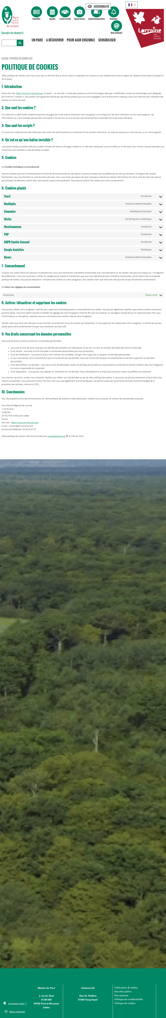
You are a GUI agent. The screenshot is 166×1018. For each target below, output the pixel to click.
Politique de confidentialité (128, 999)
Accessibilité (101, 6)
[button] (15, 1004)
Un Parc (37, 40)
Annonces (113, 18)
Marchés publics (123, 991)
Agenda (52, 18)
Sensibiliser (107, 40)
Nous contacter (116, 32)
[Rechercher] (20, 43)
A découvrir (55, 40)
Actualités (36, 18)
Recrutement (121, 995)
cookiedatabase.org (56, 436)
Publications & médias (126, 987)
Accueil (5, 58)
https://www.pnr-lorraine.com (29, 93)
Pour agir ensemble (81, 40)
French (132, 5)
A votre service (65, 18)
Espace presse (79, 18)
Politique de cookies (124, 1003)
